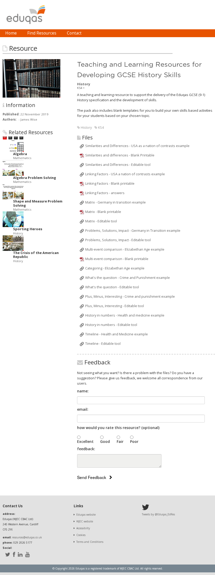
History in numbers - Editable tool (111, 324)
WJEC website (84, 521)
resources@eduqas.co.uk (27, 537)
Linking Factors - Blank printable (110, 183)
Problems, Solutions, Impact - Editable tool (118, 240)
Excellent (85, 441)
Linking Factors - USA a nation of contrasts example (125, 174)
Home (11, 33)
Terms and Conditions (89, 542)
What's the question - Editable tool (112, 287)
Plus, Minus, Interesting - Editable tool (114, 305)
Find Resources (41, 33)
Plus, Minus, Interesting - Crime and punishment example (130, 296)
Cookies (80, 535)
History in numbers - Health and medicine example (124, 315)
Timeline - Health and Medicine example (116, 334)
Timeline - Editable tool (103, 343)
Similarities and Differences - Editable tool (117, 164)
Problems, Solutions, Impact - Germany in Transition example (132, 230)
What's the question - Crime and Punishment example (127, 277)
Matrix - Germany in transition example (115, 202)
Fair (120, 441)
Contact (74, 33)
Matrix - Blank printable (103, 211)
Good (105, 441)
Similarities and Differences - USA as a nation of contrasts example (137, 145)
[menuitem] (11, 33)
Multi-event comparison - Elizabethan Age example (124, 249)
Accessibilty (83, 528)
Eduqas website (86, 514)
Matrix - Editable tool (101, 221)
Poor (134, 441)
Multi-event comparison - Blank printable (116, 258)
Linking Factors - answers (105, 192)
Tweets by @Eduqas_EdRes (158, 514)
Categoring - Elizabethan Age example (114, 268)
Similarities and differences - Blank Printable (119, 155)
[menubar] (43, 33)
